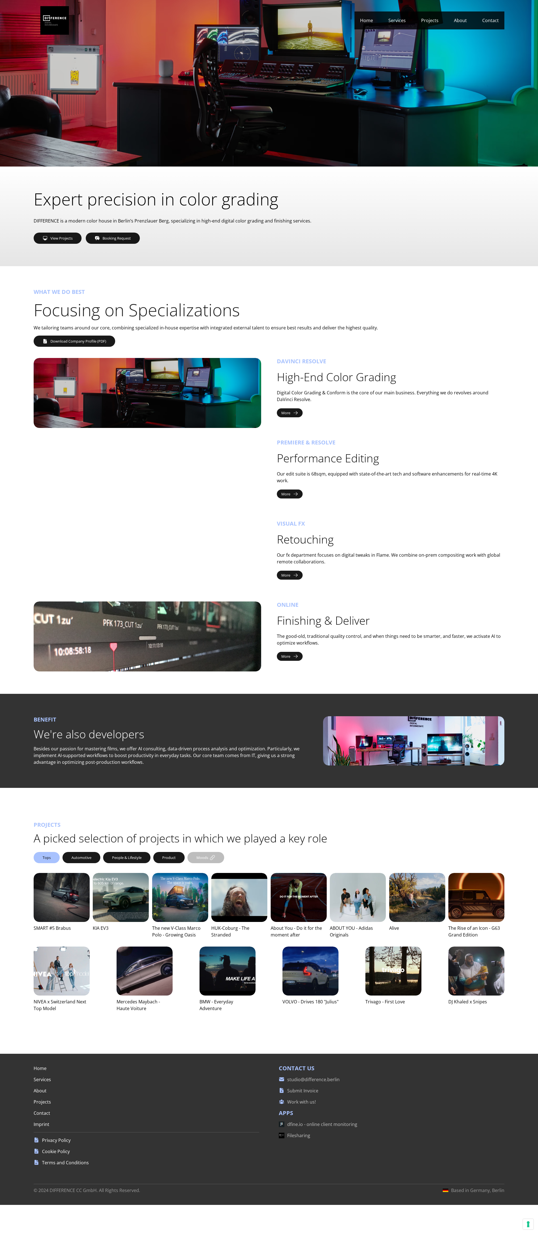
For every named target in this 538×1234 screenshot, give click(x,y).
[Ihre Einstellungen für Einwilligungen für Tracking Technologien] (528, 1224)
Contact (490, 20)
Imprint (41, 1124)
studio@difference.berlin (313, 1079)
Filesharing (298, 1135)
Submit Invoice (302, 1091)
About (460, 20)
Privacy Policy (56, 1140)
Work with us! (301, 1102)
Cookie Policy (56, 1151)
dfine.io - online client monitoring (322, 1124)
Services (397, 20)
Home (366, 20)
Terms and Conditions (65, 1163)
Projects (430, 20)
